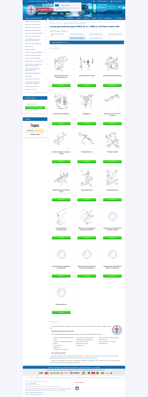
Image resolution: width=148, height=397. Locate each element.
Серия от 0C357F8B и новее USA (57, 34)
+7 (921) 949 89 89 (102, 4)
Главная (51, 22)
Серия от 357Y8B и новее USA (96, 38)
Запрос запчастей (107, 377)
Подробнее (61, 85)
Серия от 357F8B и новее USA (96, 34)
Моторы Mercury (86, 377)
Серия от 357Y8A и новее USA (76, 38)
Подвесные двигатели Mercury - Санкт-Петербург (91, 22)
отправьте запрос (55, 362)
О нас (99, 18)
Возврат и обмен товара (96, 377)
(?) (66, 31)
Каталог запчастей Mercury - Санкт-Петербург (67, 22)
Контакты (61, 18)
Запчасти (70, 377)
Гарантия (86, 18)
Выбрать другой (65, 5)
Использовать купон (34, 107)
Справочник (108, 18)
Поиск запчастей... (58, 42)
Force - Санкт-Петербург (111, 22)
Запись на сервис (115, 377)
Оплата (78, 18)
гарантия (94, 358)
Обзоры (31, 377)
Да (57, 5)
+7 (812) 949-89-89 (32, 383)
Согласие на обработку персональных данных (34, 392)
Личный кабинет (117, 1)
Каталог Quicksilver (77, 377)
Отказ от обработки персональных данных (33, 394)
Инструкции (119, 18)
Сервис (94, 18)
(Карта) (114, 6)
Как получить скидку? (31, 109)
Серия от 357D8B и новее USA (76, 34)
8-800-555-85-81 (101, 7)
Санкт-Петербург (65, 1)
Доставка (70, 18)
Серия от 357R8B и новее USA (115, 34)
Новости (52, 18)
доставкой (105, 356)
